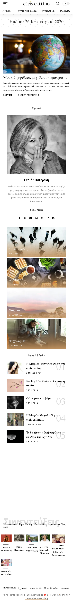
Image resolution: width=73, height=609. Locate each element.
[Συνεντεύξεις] (36, 242)
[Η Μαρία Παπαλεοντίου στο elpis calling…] (15, 368)
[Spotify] (53, 218)
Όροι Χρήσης (51, 587)
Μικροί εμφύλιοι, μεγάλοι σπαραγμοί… (35, 77)
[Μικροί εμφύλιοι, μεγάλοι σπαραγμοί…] (36, 53)
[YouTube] (31, 218)
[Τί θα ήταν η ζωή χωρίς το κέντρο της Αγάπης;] (15, 436)
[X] (25, 218)
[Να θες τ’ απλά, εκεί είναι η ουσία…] (15, 385)
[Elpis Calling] (36, 3)
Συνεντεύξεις (18, 249)
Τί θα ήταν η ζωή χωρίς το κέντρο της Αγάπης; (43, 434)
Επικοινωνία (35, 587)
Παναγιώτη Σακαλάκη (36, 598)
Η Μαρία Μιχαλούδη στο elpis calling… (43, 417)
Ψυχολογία (16, 341)
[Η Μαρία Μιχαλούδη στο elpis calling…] (15, 419)
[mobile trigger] (6, 3)
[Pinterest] (42, 218)
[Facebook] (19, 218)
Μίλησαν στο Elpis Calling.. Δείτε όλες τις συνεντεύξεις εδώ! (34, 525)
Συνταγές (16, 280)
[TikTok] (48, 218)
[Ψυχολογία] (36, 334)
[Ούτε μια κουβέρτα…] (15, 402)
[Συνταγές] (36, 273)
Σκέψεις (8, 95)
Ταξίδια (14, 310)
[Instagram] (36, 218)
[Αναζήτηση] (57, 3)
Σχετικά (22, 587)
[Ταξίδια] (36, 303)
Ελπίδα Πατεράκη (36, 180)
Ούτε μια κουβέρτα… (41, 398)
